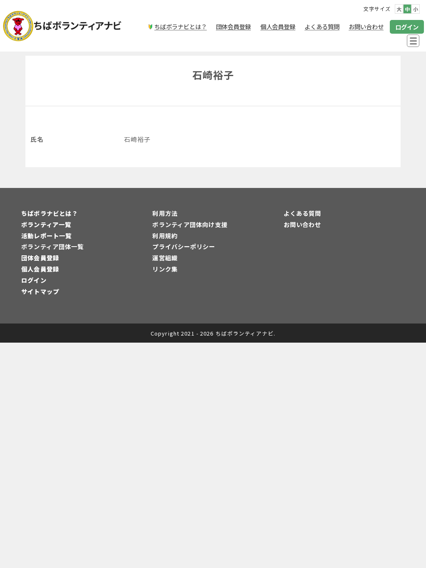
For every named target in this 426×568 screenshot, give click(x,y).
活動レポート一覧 (46, 235)
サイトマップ (40, 291)
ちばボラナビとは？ (49, 213)
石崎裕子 (213, 74)
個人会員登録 (40, 268)
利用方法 (164, 213)
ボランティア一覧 (46, 224)
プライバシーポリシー (183, 246)
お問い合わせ (303, 224)
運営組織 (164, 257)
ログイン (33, 280)
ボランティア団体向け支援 (189, 224)
